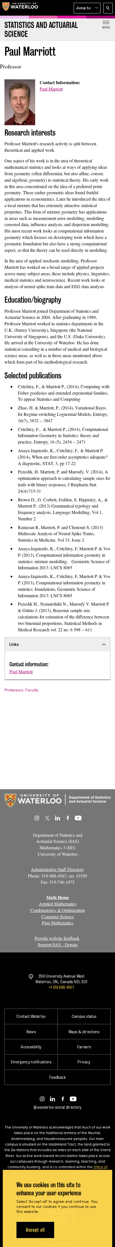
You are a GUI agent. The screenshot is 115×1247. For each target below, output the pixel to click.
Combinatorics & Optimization (57, 910)
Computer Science (57, 916)
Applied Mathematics (57, 904)
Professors (13, 690)
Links (14, 644)
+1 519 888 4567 (61, 987)
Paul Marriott (51, 89)
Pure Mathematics (57, 923)
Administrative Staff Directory (57, 869)
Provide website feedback (57, 938)
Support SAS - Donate (58, 944)
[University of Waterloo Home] (20, 7)
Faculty (31, 690)
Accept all (35, 1230)
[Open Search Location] (108, 8)
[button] (87, 8)
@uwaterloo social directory (57, 1107)
